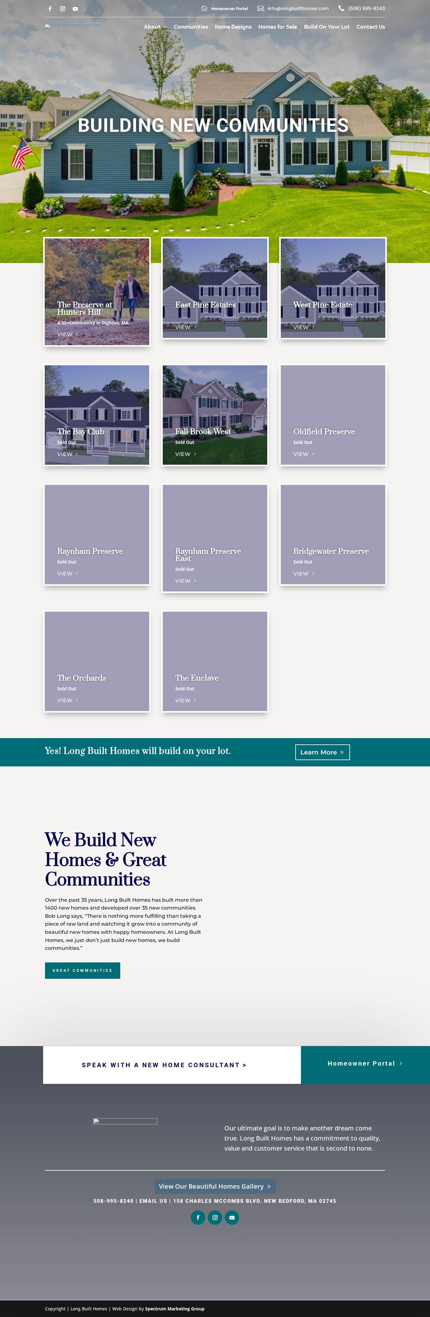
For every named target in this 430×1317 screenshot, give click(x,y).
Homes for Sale (277, 28)
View (65, 335)
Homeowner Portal (361, 1063)
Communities (191, 28)
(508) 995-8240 (366, 8)
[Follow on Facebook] (50, 9)
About (152, 28)
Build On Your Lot (327, 28)
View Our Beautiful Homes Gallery (211, 1186)
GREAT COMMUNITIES (83, 970)
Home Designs (233, 28)
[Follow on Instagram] (63, 9)
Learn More (318, 752)
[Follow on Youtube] (75, 9)
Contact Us (371, 28)
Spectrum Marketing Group (175, 1309)
